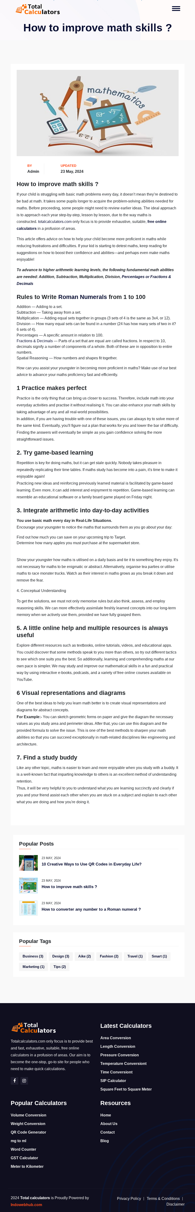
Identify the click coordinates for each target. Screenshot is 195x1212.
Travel (135, 956)
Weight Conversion (28, 1124)
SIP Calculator (113, 1081)
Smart (159, 956)
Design (60, 956)
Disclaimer (175, 1204)
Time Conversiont (116, 1072)
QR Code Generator (28, 1132)
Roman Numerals (82, 296)
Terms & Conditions (163, 1199)
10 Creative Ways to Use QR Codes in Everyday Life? (91, 864)
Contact (107, 1132)
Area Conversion (115, 1038)
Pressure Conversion (119, 1055)
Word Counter (23, 1149)
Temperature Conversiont (123, 1064)
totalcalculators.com (55, 222)
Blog (104, 1141)
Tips (60, 967)
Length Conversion (117, 1046)
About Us (108, 1124)
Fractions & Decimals (35, 341)
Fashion (109, 956)
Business (33, 956)
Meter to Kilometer (27, 1166)
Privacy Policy (129, 1199)
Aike (84, 956)
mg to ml (18, 1141)
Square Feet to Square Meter (126, 1089)
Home (105, 1115)
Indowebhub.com (26, 1205)
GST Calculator (24, 1158)
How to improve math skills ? (69, 887)
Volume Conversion (28, 1115)
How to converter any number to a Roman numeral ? (91, 909)
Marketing (33, 967)
